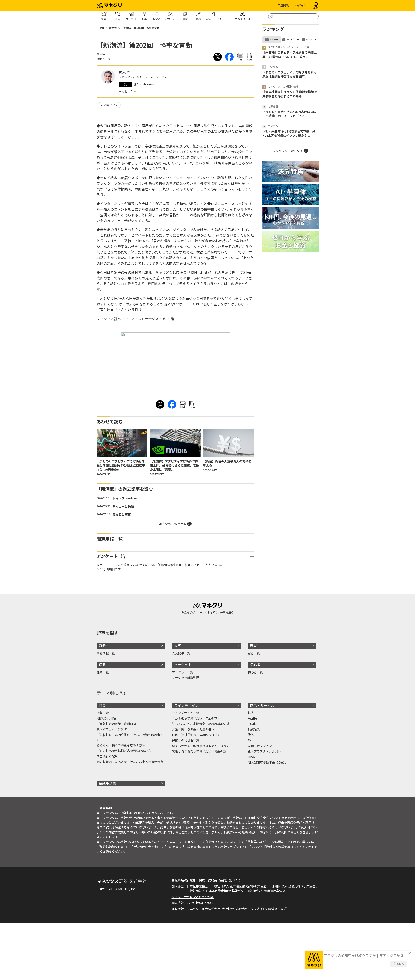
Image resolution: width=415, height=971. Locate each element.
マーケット (183, 664)
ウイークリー (292, 39)
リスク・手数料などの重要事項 (193, 897)
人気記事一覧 (181, 653)
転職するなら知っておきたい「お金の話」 (200, 751)
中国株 (252, 724)
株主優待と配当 (107, 756)
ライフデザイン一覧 (185, 713)
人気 (177, 645)
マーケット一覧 (182, 672)
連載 (102, 664)
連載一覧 (103, 672)
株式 (251, 713)
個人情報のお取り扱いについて (193, 903)
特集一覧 (103, 713)
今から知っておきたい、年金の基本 (196, 718)
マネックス (110, 105)
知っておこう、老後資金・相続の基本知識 (200, 724)
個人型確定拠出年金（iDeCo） (269, 762)
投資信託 (254, 729)
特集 (102, 705)
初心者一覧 (255, 672)
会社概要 (228, 909)
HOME (101, 28)
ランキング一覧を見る (288, 151)
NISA (251, 757)
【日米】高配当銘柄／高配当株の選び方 (124, 751)
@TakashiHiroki (144, 84)
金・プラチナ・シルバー (264, 751)
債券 (251, 735)
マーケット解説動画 (185, 678)
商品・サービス (262, 705)
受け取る (398, 964)
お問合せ (242, 909)
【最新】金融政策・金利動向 (116, 724)
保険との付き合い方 (185, 740)
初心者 (255, 664)
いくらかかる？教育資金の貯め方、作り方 (201, 746)
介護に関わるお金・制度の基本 (193, 729)
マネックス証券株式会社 (203, 909)
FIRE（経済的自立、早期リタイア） (196, 735)
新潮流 (113, 28)
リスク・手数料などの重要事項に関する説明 (281, 847)
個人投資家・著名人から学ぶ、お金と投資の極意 (130, 762)
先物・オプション (260, 746)
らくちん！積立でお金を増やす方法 (121, 745)
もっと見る (126, 91)
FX (249, 740)
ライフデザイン (186, 705)
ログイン (300, 5)
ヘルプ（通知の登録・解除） (269, 909)
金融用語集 (107, 783)
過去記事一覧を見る (172, 524)
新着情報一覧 (106, 653)
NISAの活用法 (106, 718)
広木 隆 (124, 72)
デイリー (274, 39)
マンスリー (311, 39)
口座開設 (283, 5)
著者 (253, 645)
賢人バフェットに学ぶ (112, 729)
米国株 (252, 718)
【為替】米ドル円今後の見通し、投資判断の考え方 (130, 737)
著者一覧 (254, 653)
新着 (102, 645)
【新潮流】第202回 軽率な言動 (140, 28)
